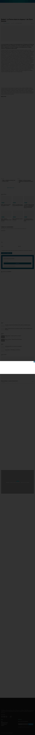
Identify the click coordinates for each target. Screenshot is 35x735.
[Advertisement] (17, 367)
